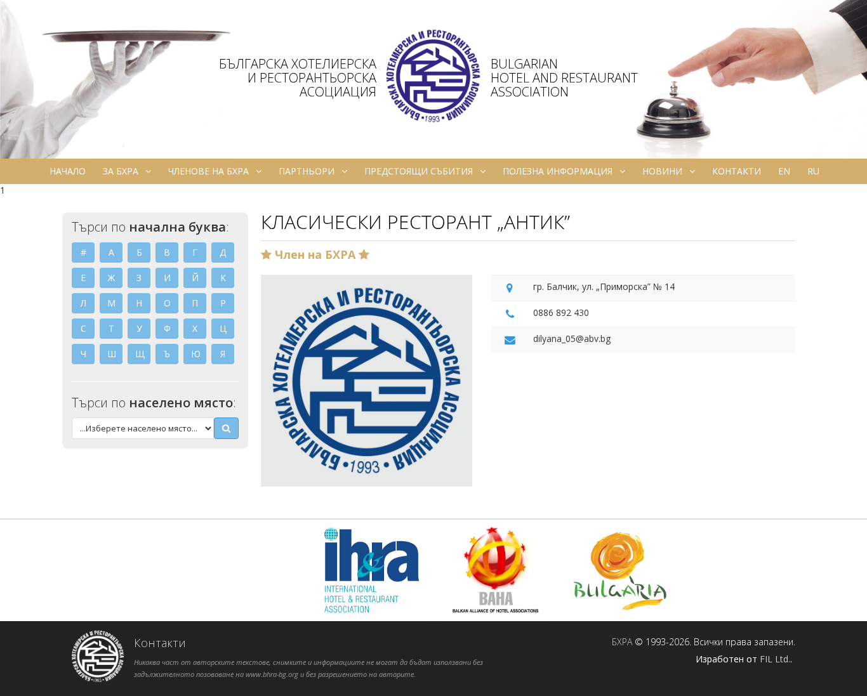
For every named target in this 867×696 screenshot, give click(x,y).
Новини (662, 171)
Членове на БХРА (208, 171)
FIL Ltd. (775, 659)
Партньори (306, 171)
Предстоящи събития (418, 171)
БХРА (622, 642)
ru (813, 171)
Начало (68, 171)
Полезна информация (557, 171)
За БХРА (120, 171)
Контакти (736, 171)
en (784, 171)
